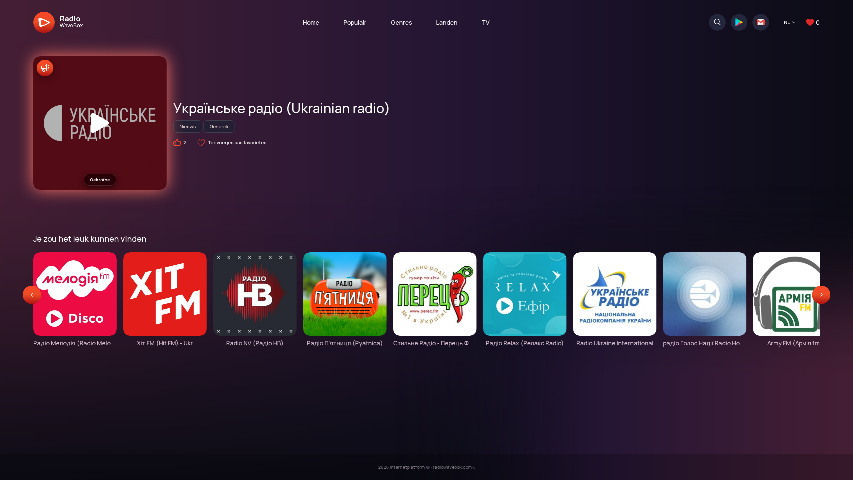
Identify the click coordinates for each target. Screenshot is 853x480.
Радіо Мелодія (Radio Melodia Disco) (75, 343)
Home (311, 22)
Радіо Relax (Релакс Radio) (525, 343)
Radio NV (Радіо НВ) (255, 343)
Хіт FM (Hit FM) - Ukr (165, 343)
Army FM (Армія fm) (794, 343)
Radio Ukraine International (614, 343)
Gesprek (219, 126)
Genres (401, 22)
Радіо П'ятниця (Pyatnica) (345, 343)
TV (485, 22)
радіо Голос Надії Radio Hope (704, 343)
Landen (446, 22)
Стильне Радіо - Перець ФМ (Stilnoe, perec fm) (434, 343)
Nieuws (188, 126)
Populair (355, 22)
